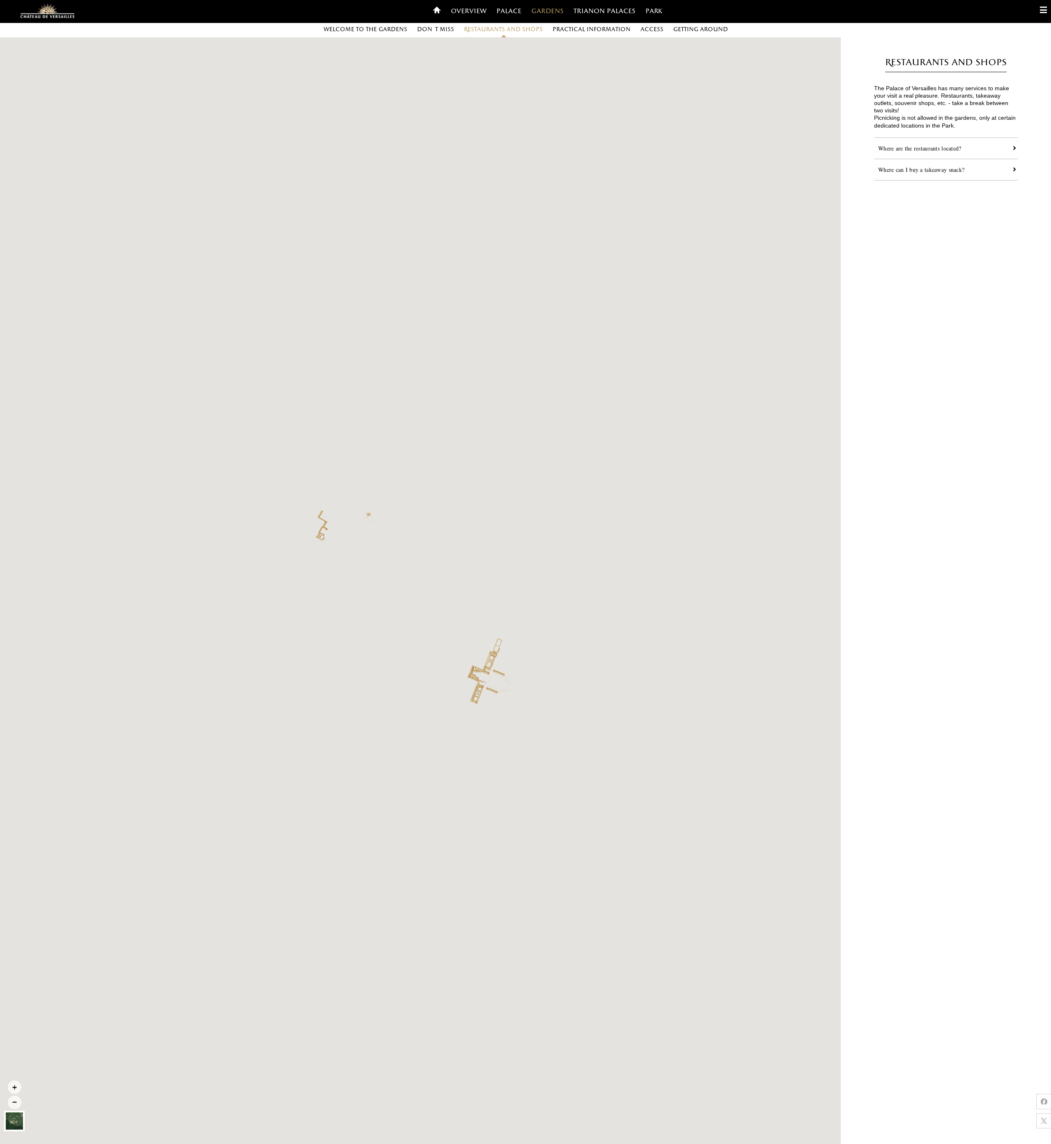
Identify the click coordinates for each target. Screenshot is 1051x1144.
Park (653, 11)
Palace (508, 11)
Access (651, 29)
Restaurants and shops (503, 29)
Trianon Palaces (605, 11)
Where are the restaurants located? (920, 148)
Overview (468, 11)
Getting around (700, 29)
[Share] (1043, 1101)
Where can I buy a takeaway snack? (921, 170)
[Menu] (1043, 11)
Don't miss (435, 29)
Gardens (547, 11)
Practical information (592, 29)
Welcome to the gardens (365, 29)
